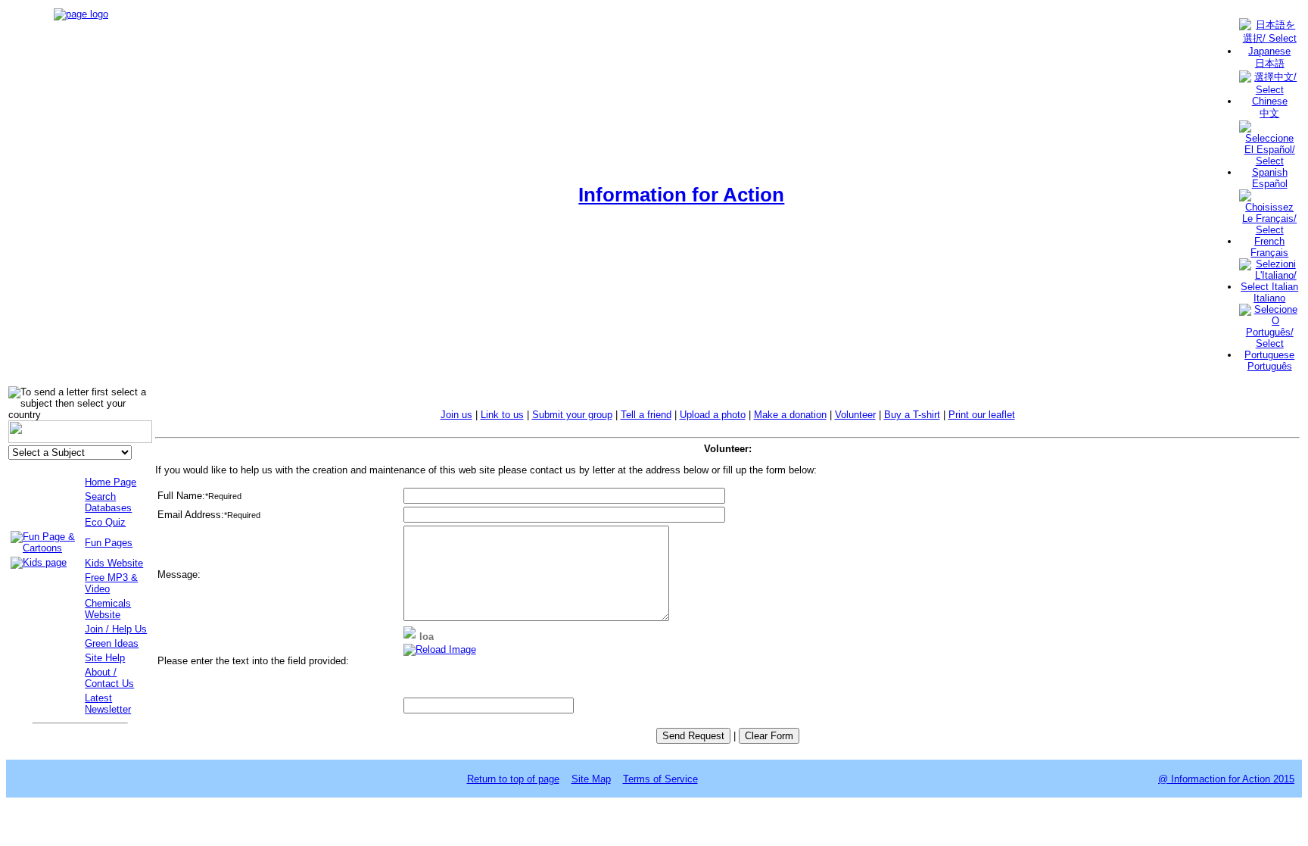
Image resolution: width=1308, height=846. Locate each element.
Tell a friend (646, 414)
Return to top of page (513, 779)
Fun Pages (108, 542)
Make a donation (790, 414)
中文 (1269, 113)
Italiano (1269, 298)
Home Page (110, 482)
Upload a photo (713, 414)
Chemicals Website (108, 609)
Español (1270, 183)
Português (1269, 366)
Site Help (105, 657)
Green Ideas (112, 643)
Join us (456, 414)
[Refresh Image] (439, 649)
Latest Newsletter (108, 703)
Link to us (502, 414)
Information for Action (681, 194)
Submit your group (572, 414)
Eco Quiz (105, 522)
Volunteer (855, 414)
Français (1269, 252)
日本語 (1270, 63)
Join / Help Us (116, 629)
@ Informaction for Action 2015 (1226, 779)
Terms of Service (660, 779)
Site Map (591, 779)
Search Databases (108, 502)
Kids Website (114, 563)
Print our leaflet (981, 414)
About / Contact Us (109, 677)
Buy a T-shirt (912, 414)
